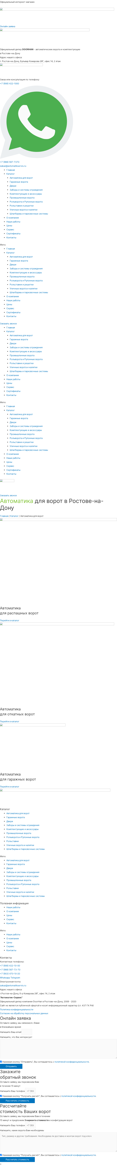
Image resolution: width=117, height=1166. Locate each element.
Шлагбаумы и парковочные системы (29, 213)
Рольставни (12, 841)
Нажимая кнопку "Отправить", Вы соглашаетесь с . (45, 1061)
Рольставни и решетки (22, 205)
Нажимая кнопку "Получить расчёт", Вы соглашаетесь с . (49, 1096)
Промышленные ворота (22, 197)
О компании (12, 217)
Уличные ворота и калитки (23, 209)
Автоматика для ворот (21, 177)
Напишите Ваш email (10, 1032)
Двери (13, 185)
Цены (9, 225)
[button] (7, 26)
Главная (10, 170)
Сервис (10, 229)
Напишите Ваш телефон (12, 1091)
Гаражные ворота (19, 181)
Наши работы (13, 221)
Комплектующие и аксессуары (26, 193)
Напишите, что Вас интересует (16, 1037)
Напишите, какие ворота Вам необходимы (22, 1130)
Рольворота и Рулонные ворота (26, 201)
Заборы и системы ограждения (26, 189)
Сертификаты (13, 233)
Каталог (10, 173)
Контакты (11, 237)
